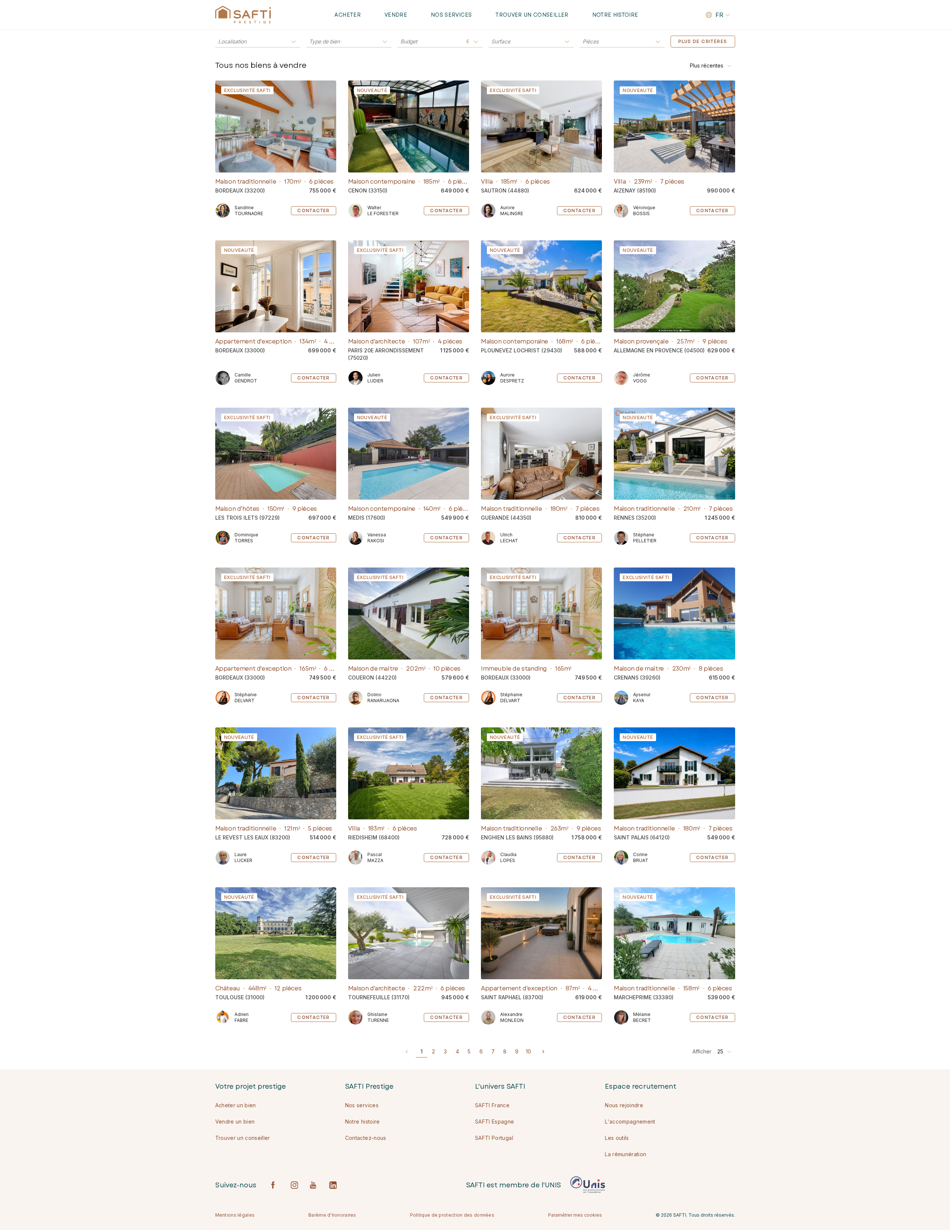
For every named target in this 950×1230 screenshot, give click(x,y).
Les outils (617, 1138)
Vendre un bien (235, 1121)
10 (528, 1051)
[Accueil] (243, 15)
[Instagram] (294, 1185)
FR (719, 15)
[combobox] (711, 66)
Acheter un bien (235, 1105)
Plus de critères (702, 41)
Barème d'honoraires (332, 1215)
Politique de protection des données (452, 1215)
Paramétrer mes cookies (575, 1215)
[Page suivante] (543, 1052)
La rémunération (625, 1154)
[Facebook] (275, 1185)
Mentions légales (235, 1215)
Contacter (313, 210)
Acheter (347, 15)
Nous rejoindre (624, 1105)
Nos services (451, 15)
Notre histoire (615, 15)
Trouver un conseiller (531, 15)
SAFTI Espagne (494, 1121)
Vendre (395, 15)
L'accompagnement (630, 1121)
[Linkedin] (333, 1185)
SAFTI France (492, 1105)
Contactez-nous (365, 1138)
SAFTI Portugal (494, 1138)
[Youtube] (313, 1185)
